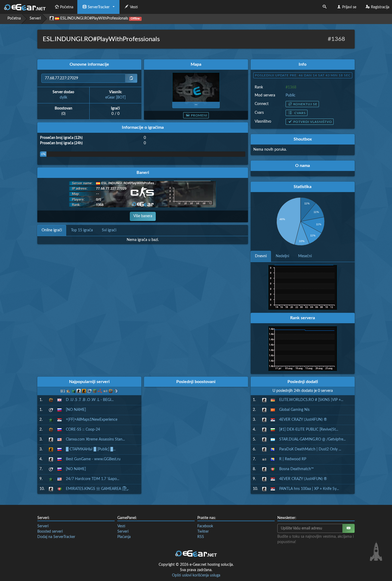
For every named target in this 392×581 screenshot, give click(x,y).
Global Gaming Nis (294, 410)
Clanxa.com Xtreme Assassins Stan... (95, 439)
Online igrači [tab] (52, 230)
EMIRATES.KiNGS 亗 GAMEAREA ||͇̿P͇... (97, 489)
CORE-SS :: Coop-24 (83, 429)
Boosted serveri (50, 531)
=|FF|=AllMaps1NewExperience (91, 420)
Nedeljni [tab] (282, 256)
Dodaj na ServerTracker (56, 537)
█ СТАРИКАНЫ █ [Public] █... (90, 449)
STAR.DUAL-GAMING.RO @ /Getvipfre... (312, 439)
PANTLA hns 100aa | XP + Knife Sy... (309, 489)
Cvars (299, 113)
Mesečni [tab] (305, 256)
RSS (200, 537)
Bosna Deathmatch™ (296, 469)
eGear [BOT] (115, 97)
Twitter (203, 531)
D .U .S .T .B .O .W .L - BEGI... (90, 400)
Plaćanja (124, 537)
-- (196, 105)
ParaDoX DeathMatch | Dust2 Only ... (310, 449)
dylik (63, 97)
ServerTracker (99, 7)
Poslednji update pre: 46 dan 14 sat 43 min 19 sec (303, 75)
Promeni (199, 115)
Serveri (35, 18)
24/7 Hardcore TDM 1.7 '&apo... (92, 479)
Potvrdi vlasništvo (312, 121)
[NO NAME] (76, 410)
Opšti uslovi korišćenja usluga (196, 575)
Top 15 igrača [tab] (82, 230)
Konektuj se (305, 104)
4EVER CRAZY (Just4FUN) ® (303, 420)
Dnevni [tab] (261, 256)
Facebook (205, 526)
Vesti (134, 7)
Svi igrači (109, 230)
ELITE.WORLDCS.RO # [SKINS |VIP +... (311, 400)
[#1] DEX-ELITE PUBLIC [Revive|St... (308, 429)
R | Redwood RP (292, 459)
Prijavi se (349, 7)
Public (290, 95)
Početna (66, 7)
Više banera (142, 216)
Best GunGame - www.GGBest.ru (93, 459)
